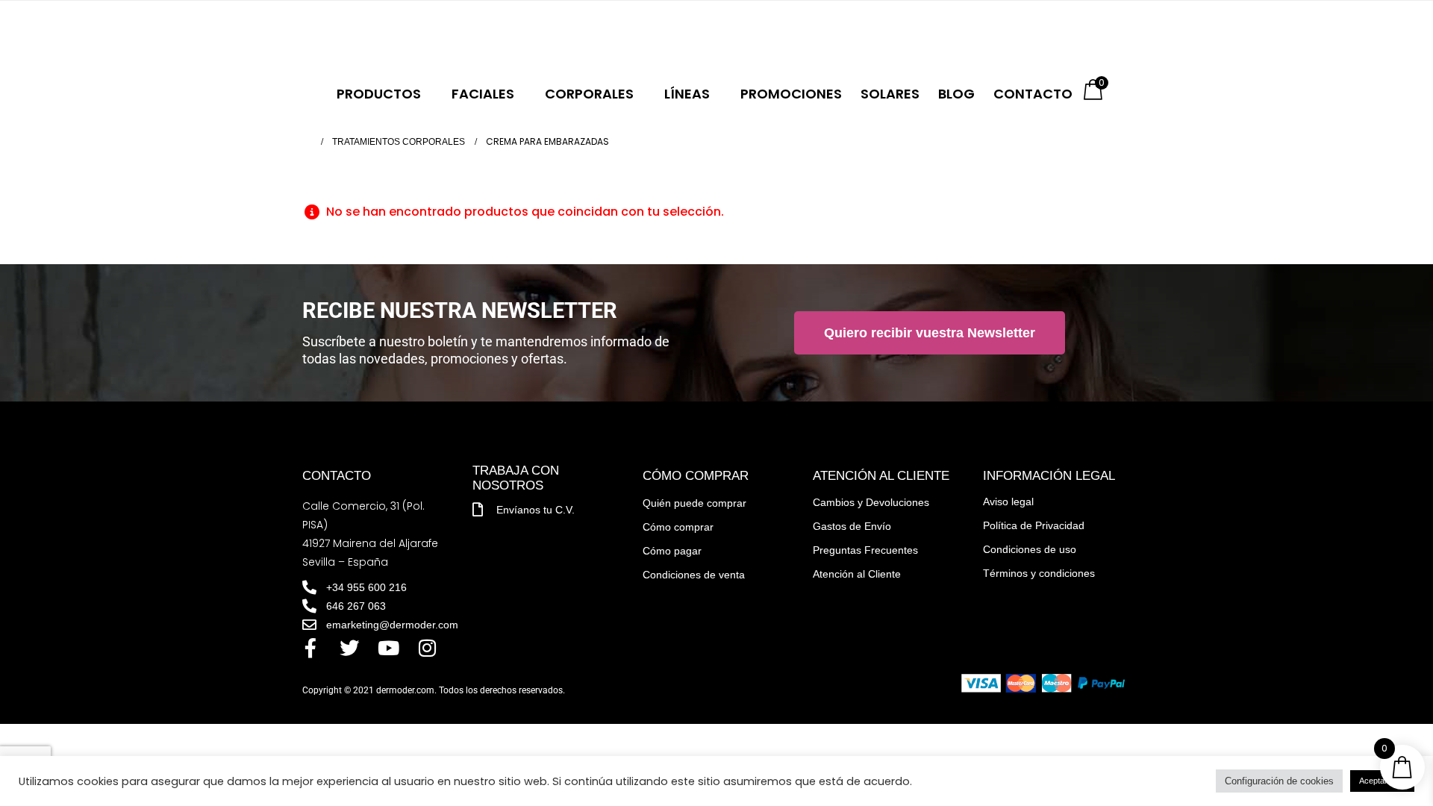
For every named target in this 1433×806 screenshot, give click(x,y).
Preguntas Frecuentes (865, 550)
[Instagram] (427, 647)
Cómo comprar (678, 527)
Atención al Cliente (857, 574)
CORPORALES (589, 93)
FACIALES (483, 93)
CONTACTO (1033, 93)
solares (890, 93)
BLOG (956, 93)
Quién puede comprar (694, 503)
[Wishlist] (483, 37)
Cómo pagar (672, 551)
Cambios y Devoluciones (871, 502)
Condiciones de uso (1029, 549)
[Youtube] (388, 647)
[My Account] (452, 37)
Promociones (791, 93)
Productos (379, 93)
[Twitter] (349, 647)
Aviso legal (1008, 501)
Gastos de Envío (852, 526)
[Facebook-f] (310, 647)
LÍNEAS (687, 93)
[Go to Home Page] (306, 141)
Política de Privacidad (1033, 525)
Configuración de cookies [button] (1279, 781)
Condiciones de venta (694, 575)
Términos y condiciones (1039, 573)
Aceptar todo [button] (1382, 780)
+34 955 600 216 (376, 35)
